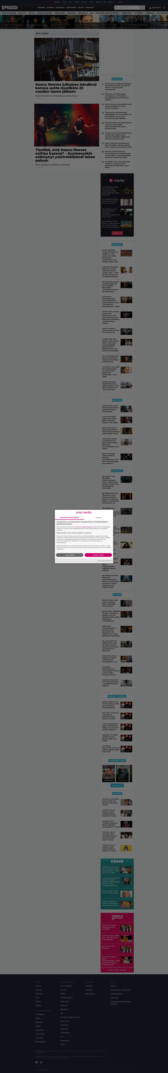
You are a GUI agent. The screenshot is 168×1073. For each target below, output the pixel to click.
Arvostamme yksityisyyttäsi (69, 517)
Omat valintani (69, 555)
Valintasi (98, 517)
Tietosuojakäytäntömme (105, 561)
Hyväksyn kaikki (98, 555)
